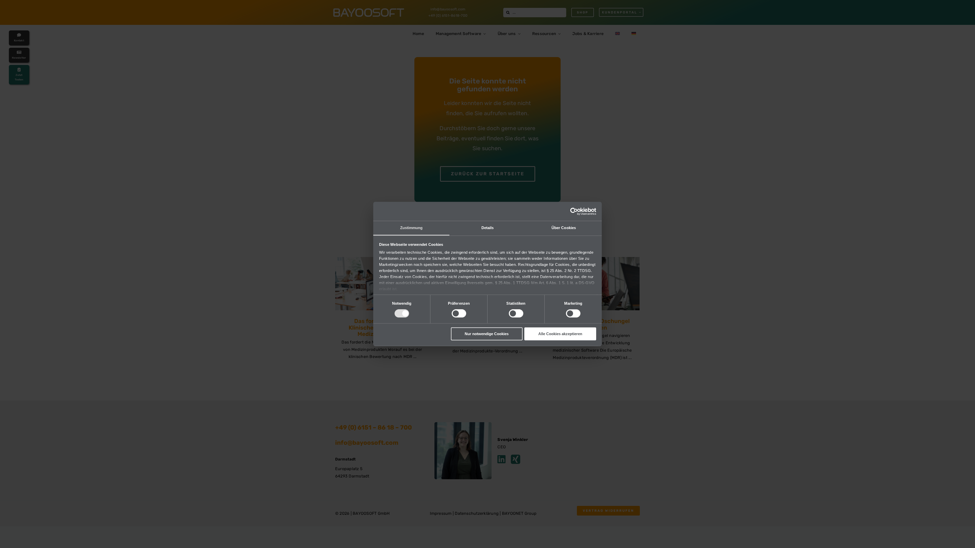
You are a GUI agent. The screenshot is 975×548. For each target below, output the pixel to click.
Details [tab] (487, 228)
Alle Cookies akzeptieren (560, 334)
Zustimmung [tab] (411, 228)
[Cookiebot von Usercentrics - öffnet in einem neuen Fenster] (574, 211)
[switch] (459, 314)
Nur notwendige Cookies (487, 334)
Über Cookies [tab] (563, 228)
